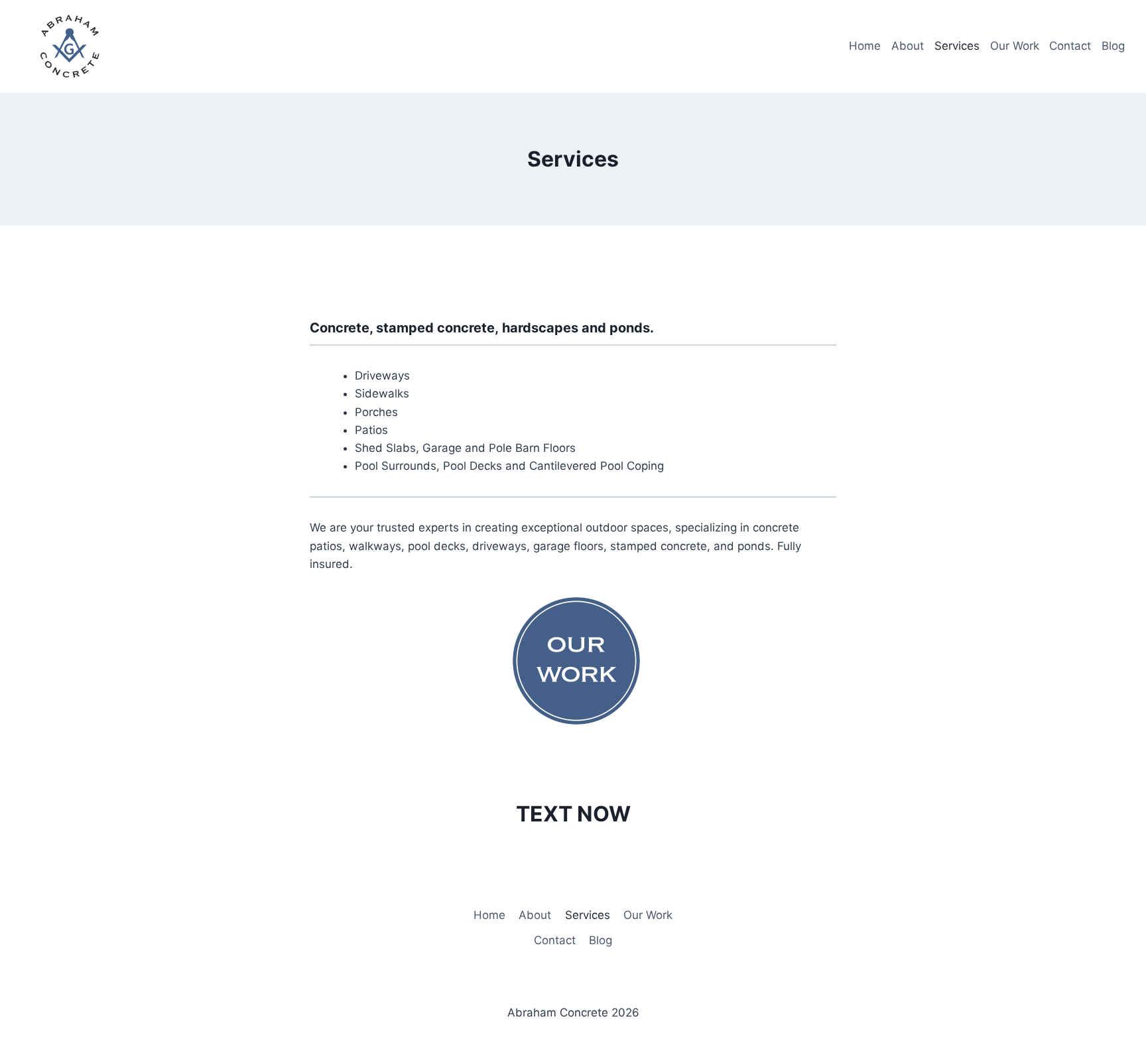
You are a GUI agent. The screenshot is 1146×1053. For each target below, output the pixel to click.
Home (865, 45)
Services (957, 45)
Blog (1113, 45)
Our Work (1014, 45)
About (907, 45)
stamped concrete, (437, 328)
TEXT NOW (573, 814)
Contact (1070, 45)
